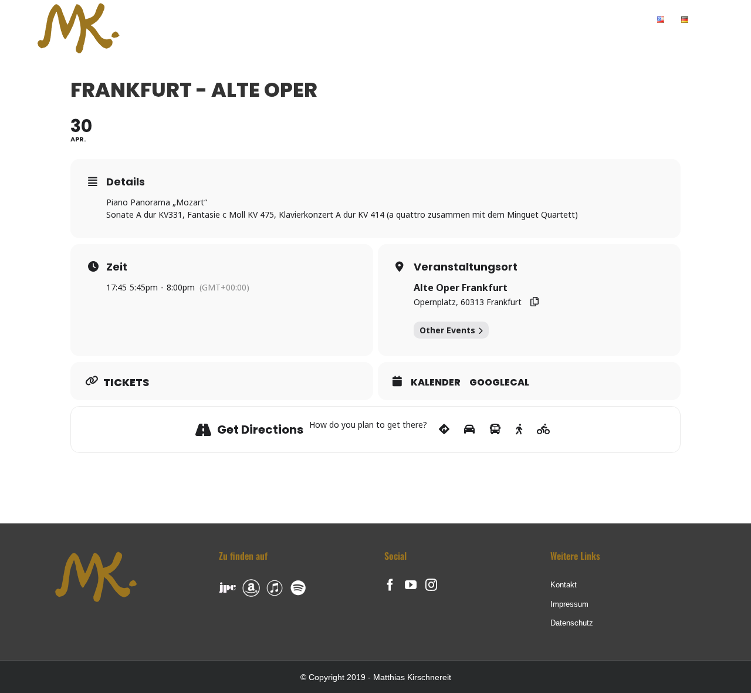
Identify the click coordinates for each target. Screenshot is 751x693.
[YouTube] (411, 585)
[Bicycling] (543, 429)
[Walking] (519, 429)
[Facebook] (390, 585)
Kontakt (563, 584)
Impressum (569, 604)
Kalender (436, 382)
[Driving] (469, 429)
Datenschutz (571, 622)
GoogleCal (499, 382)
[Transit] (495, 429)
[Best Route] (444, 429)
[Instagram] (431, 585)
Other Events (447, 330)
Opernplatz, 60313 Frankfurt (468, 301)
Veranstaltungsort (465, 267)
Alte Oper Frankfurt (461, 287)
